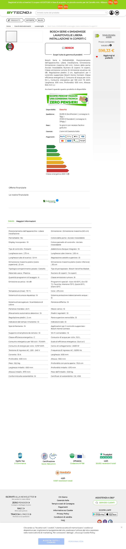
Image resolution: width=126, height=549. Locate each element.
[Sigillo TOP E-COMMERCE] (20, 455)
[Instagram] (104, 521)
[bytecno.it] (19, 12)
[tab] (11, 221)
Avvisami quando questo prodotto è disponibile (65, 89)
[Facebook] (110, 521)
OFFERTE (30, 20)
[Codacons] (77, 455)
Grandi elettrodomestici (22, 26)
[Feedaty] (63, 473)
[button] (22, 36)
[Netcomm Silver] (44, 456)
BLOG (40, 20)
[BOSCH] (67, 49)
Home (8, 26)
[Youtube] (99, 521)
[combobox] (72, 13)
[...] (53, 85)
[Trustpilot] (106, 455)
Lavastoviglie (39, 26)
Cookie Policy (89, 533)
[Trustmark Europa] (53, 456)
